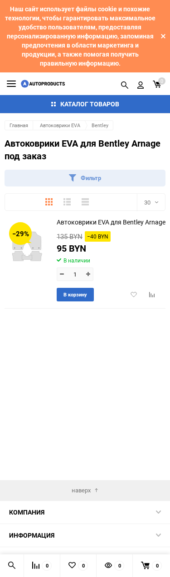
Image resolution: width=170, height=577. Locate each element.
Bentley (100, 125)
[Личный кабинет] (140, 83)
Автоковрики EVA (60, 125)
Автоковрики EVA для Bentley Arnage (111, 222)
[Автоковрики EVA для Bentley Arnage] (27, 246)
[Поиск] (124, 83)
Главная (19, 125)
